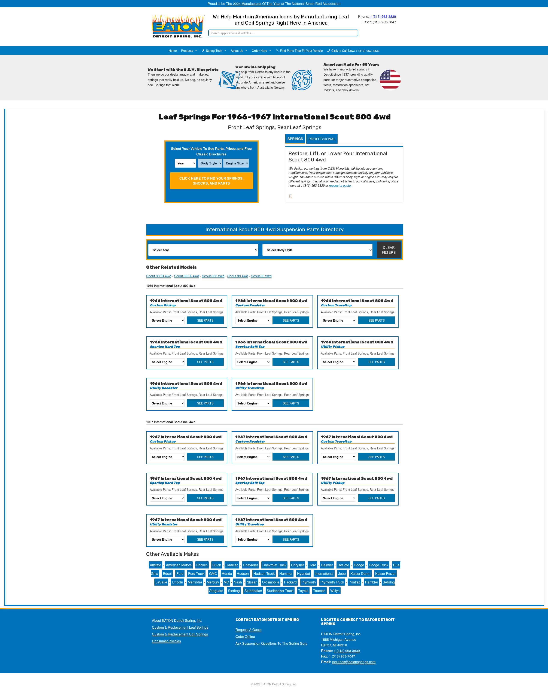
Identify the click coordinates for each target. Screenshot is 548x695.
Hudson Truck (264, 573)
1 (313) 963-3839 (383, 16)
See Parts (205, 320)
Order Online (245, 636)
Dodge (359, 564)
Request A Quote (248, 629)
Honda (227, 573)
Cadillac (232, 564)
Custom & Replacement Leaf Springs (180, 627)
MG (226, 582)
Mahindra (195, 582)
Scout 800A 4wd (186, 275)
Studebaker (253, 590)
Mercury (213, 582)
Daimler (327, 564)
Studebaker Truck (280, 590)
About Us (237, 50)
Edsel (167, 573)
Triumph (319, 590)
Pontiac (354, 582)
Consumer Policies (166, 640)
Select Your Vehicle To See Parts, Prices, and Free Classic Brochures (211, 151)
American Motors (179, 564)
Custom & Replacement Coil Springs (180, 634)
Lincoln (177, 582)
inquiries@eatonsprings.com (353, 661)
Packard (290, 582)
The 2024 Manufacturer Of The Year (253, 3)
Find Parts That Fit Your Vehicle (301, 50)
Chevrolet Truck (274, 564)
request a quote (340, 185)
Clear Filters (389, 250)
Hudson (243, 573)
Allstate (155, 564)
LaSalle (161, 582)
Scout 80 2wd (261, 275)
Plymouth (308, 582)
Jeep (342, 573)
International (324, 573)
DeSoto (343, 564)
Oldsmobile (270, 582)
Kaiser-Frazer (385, 573)
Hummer (285, 573)
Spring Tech (214, 50)
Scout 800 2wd (213, 275)
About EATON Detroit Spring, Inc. (177, 620)
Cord (312, 564)
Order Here (259, 50)
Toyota (303, 590)
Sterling (234, 590)
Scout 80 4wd (237, 275)
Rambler (371, 582)
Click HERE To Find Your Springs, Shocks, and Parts (211, 181)
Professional (321, 138)
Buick (216, 564)
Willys (335, 590)
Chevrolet (250, 564)
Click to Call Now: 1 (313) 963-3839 (355, 50)
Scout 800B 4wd (158, 275)
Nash (238, 582)
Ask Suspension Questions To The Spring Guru (271, 643)
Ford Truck (196, 573)
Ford (179, 573)
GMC (213, 573)
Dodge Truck (378, 564)
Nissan (252, 582)
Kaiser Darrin (360, 573)
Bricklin (202, 564)
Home (173, 50)
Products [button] (187, 50)
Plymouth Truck (332, 582)
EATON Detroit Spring (174, 21)
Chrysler (297, 564)
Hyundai (303, 573)
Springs (295, 138)
